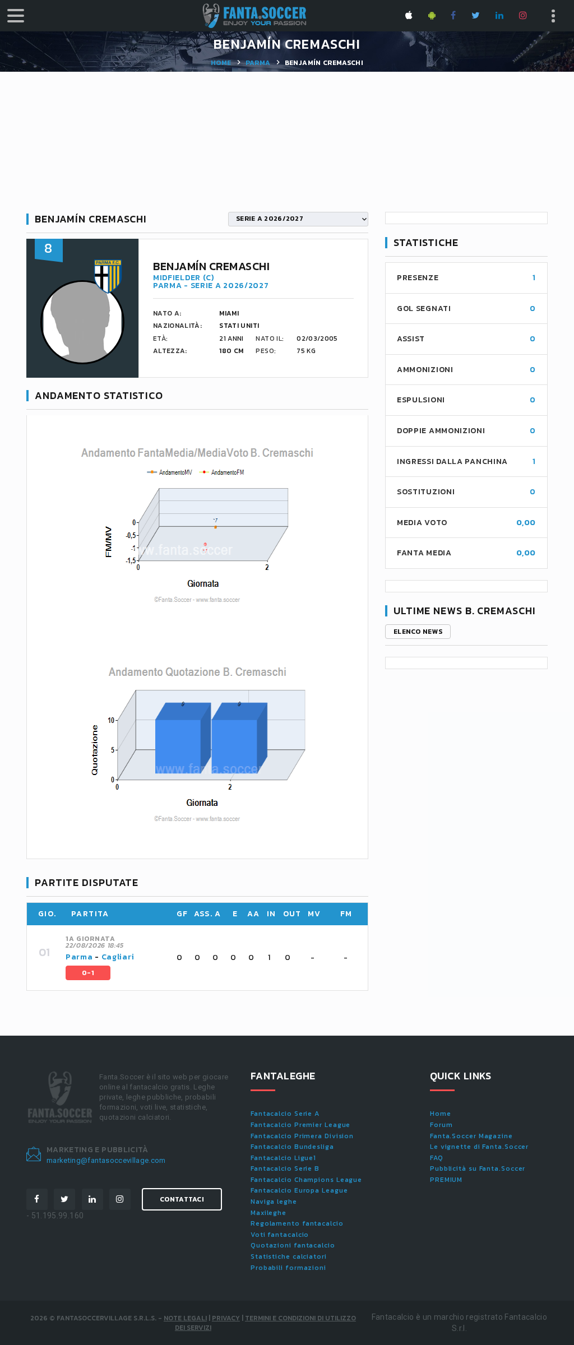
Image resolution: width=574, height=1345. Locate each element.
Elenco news (418, 632)
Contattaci (182, 1199)
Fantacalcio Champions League (306, 1180)
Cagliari (118, 957)
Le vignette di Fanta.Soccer (479, 1147)
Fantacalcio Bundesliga (292, 1147)
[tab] (210, 957)
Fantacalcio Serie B (285, 1168)
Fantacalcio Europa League (299, 1190)
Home (221, 63)
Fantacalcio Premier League (300, 1125)
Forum (441, 1125)
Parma (258, 63)
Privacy (226, 1318)
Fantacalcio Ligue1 (283, 1158)
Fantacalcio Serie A (285, 1114)
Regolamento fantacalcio (297, 1223)
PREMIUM (446, 1180)
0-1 (88, 973)
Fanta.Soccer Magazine (471, 1136)
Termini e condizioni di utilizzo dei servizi (265, 1323)
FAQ (436, 1158)
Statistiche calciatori (289, 1256)
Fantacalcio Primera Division (302, 1136)
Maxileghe (268, 1213)
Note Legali (185, 1318)
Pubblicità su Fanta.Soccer (477, 1168)
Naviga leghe (274, 1201)
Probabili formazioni (288, 1268)
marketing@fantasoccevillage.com (106, 1160)
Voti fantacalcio (280, 1235)
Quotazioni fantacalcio (293, 1245)
